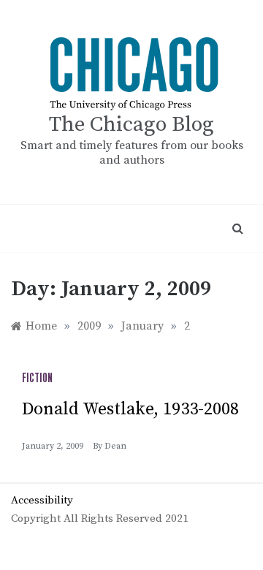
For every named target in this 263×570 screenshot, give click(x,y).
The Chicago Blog (131, 124)
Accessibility (42, 500)
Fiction (37, 378)
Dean (115, 446)
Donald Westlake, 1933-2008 (130, 409)
